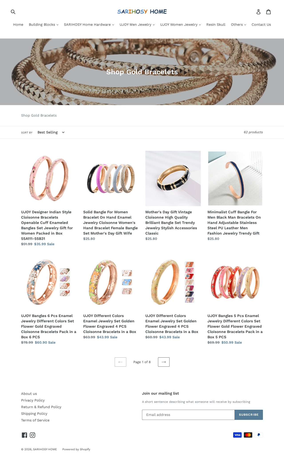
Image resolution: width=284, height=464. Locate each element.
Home (18, 24)
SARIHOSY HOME (45, 449)
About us (29, 394)
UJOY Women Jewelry (179, 24)
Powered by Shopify (76, 449)
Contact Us (261, 24)
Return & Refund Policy (41, 407)
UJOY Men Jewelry (136, 24)
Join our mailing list (160, 393)
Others (237, 24)
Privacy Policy (33, 400)
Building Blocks (42, 24)
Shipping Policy (34, 413)
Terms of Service (35, 420)
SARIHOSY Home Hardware (88, 24)
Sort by (26, 132)
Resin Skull (215, 24)
